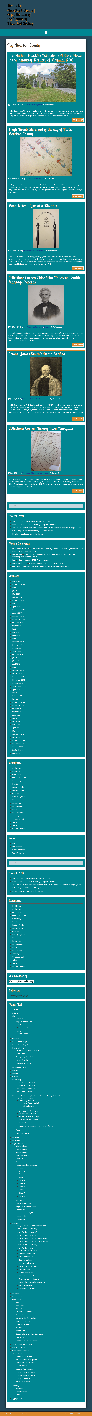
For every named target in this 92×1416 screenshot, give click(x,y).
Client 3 (22, 1180)
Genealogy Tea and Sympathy (27, 1050)
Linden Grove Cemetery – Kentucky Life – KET (37, 1126)
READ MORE (78, 120)
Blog (14, 1016)
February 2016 (18, 670)
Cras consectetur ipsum (28, 1250)
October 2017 (17, 648)
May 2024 (16, 581)
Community (16, 781)
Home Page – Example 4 (25, 1088)
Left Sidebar (23, 1027)
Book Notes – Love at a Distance (32, 205)
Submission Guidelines (20, 1350)
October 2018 (17, 622)
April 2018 (16, 635)
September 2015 (19, 686)
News (14, 809)
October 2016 (17, 654)
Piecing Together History (25, 1057)
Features (15, 1070)
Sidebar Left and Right (24, 1213)
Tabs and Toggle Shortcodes (27, 1340)
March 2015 (17, 693)
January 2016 (17, 673)
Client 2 (22, 1177)
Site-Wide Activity (19, 1347)
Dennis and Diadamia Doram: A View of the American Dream (46, 566)
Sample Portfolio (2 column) (26, 1229)
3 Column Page (21, 1149)
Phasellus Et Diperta (27, 1276)
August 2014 (17, 715)
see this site (17, 554)
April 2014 (16, 727)
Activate (15, 1010)
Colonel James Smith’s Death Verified (36, 353)
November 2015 (18, 680)
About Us (19, 1159)
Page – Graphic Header (25, 1203)
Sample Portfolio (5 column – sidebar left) (32, 1238)
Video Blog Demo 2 (29, 1106)
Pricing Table (21, 1331)
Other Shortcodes (23, 1324)
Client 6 (22, 1190)
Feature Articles (37, 105)
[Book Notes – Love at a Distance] (46, 228)
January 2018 (17, 645)
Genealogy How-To (26, 1100)
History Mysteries (19, 797)
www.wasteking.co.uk (20, 549)
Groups (15, 1076)
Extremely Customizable (25, 1362)
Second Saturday (22, 1060)
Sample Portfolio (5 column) (26, 1244)
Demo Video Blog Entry (31, 1103)
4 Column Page (21, 1152)
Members (16, 1137)
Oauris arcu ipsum (26, 1272)
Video (14, 822)
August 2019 (17, 613)
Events (15, 784)
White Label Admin (23, 1382)
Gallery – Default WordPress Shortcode (31, 1225)
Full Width (19, 1168)
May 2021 (16, 594)
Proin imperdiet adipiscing (29, 1279)
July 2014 (15, 718)
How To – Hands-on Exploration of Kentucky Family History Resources (39, 1096)
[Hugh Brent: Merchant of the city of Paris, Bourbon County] (46, 156)
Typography (17, 1398)
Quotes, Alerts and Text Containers (29, 1334)
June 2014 (16, 721)
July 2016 (15, 657)
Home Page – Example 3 (25, 1085)
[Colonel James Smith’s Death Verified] (46, 377)
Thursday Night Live (23, 1063)
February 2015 (18, 696)
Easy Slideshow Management (27, 1359)
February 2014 (18, 734)
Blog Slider (20, 1305)
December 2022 (18, 584)
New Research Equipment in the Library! (27, 534)
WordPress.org (18, 853)
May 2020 (16, 603)
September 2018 (19, 626)
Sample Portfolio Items (25, 1248)
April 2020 (16, 606)
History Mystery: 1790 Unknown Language (34, 560)
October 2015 (17, 683)
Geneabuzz (16, 793)
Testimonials (21, 1219)
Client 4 (22, 1183)
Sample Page (17, 1296)
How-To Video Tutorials (25, 1098)
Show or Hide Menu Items (22, 1344)
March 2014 (17, 731)
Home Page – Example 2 (25, 1082)
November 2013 (18, 743)
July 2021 (15, 591)
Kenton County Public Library (30, 1123)
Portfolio (15, 1223)
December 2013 (18, 740)
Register (15, 1293)
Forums (15, 1073)
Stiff (71, 1414)
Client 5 (22, 1186)
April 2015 (16, 689)
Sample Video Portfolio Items (27, 1111)
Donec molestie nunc (27, 1253)
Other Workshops (23, 1053)
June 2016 (16, 661)
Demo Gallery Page (19, 1041)
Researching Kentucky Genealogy (32, 1282)
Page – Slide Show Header (26, 1206)
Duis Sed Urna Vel (26, 1256)
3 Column (19, 1018)
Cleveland (16, 566)
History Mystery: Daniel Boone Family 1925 (46, 563)
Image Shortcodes (23, 1321)
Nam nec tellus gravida (28, 1266)
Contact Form (21, 1315)
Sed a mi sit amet (25, 1285)
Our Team (20, 1200)
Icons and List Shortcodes (26, 1318)
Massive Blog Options (24, 1369)
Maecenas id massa (26, 1263)
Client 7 (22, 1193)
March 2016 (17, 667)
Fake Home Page (19, 1067)
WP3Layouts (81, 1414)
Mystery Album (18, 806)
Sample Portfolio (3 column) (26, 1232)
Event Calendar (18, 1048)
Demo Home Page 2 (20, 1045)
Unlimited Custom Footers (26, 1372)
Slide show (20, 1337)
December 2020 (18, 600)
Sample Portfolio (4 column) (26, 1235)
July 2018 (15, 629)
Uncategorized (18, 819)
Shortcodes (16, 1300)
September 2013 (19, 750)
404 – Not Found (22, 1155)
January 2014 (17, 737)
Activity (15, 1013)
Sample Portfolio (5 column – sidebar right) (32, 1241)
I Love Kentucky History (28, 1119)
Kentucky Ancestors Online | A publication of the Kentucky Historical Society (21, 14)
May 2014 (16, 724)
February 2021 (18, 597)
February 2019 (18, 616)
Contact (19, 1162)
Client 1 (22, 1174)
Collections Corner (37, 327)
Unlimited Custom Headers (26, 1375)
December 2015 (18, 677)
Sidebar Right (21, 1216)
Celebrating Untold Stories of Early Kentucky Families (32, 531)
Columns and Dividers (24, 1311)
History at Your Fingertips (29, 1116)
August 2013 (17, 753)
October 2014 (17, 708)
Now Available (17, 812)
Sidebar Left (20, 1210)
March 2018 (17, 638)
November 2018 (18, 619)
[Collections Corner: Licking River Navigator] (46, 451)
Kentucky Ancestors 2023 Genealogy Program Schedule (34, 524)
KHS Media (27, 105)
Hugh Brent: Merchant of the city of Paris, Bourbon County (40, 131)
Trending (42, 251)
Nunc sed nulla (24, 1269)
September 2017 (19, 651)
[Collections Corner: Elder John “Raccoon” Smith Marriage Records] (46, 305)
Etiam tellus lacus (25, 1260)
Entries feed (17, 846)
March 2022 (17, 587)
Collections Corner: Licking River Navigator (41, 428)
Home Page (17, 1080)
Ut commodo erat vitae (28, 1288)
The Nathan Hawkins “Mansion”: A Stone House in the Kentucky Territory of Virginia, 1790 (45, 57)
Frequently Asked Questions (27, 1165)
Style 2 (18, 1031)
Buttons (19, 1308)
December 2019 (18, 610)
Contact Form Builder (24, 1356)
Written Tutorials (18, 828)
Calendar (15, 1038)
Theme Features (18, 1354)
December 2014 (18, 702)
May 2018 (16, 632)
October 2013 (17, 747)
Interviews (16, 803)
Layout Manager (22, 1366)
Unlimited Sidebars (23, 1378)
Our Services (21, 1171)
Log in (14, 843)
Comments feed (18, 850)
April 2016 (16, 664)
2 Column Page (21, 1146)
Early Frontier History (27, 1113)
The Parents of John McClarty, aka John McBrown (31, 521)
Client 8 (22, 1196)
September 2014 (19, 712)
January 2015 (17, 699)
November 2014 (18, 705)
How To (15, 800)
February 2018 (18, 642)
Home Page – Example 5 (25, 1092)
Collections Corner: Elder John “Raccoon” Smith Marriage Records (44, 280)
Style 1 (18, 1025)
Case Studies (34, 399)
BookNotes (34, 251)
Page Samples (17, 1143)
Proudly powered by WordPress (18, 1414)
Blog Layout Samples (24, 1022)
